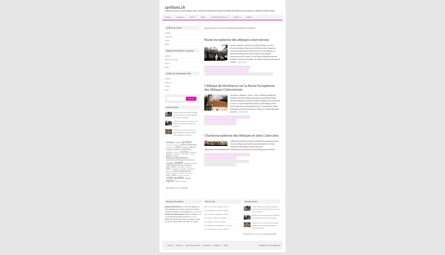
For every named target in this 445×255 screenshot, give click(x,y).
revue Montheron (181, 171)
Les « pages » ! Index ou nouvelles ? (215, 218)
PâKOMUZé (191, 169)
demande (196, 211)
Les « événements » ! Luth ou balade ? (216, 229)
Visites (192, 17)
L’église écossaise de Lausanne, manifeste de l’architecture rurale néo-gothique (185, 123)
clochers (176, 152)
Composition (192, 152)
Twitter (225, 245)
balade (177, 142)
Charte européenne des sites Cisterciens (235, 67)
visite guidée (175, 177)
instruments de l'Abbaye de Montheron (180, 160)
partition (189, 167)
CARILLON (168, 82)
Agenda (249, 17)
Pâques (168, 171)
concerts (169, 154)
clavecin (169, 152)
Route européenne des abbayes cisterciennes (236, 39)
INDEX (167, 44)
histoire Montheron (177, 158)
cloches (184, 152)
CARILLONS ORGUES (171, 59)
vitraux (188, 178)
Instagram (216, 245)
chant (178, 147)
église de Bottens (180, 181)
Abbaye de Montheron (212, 67)
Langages (179, 17)
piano (168, 169)
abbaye (170, 142)
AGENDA (168, 33)
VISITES (167, 40)
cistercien (245, 161)
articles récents (258, 234)
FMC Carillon (185, 154)
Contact (236, 17)
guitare (169, 156)
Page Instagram (185, 165)
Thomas (269, 245)
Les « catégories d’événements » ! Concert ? (218, 225)
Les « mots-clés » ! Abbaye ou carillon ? (217, 214)
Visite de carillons (183, 175)
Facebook (206, 245)
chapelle (185, 147)
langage (169, 163)
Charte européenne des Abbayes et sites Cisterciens (241, 135)
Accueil (167, 17)
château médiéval (173, 149)
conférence (177, 154)
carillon (186, 141)
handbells (175, 156)
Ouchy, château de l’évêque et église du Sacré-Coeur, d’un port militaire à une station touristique (185, 115)
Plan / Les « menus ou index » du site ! (216, 207)
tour (168, 175)
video (174, 175)
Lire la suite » (242, 62)
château (192, 147)
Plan (202, 17)
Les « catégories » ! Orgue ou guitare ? (216, 210)
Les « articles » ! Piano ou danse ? (215, 222)
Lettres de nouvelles (219, 17)
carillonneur (170, 147)
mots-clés (178, 188)
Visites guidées (242, 70)
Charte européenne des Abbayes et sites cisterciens (222, 74)
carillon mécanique (188, 145)
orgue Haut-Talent (190, 163)
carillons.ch (175, 7)
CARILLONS (168, 37)
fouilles (192, 154)
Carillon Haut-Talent (172, 145)
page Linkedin (171, 167)
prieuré (183, 169)
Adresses (179, 245)
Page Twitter (181, 167)
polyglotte (175, 169)
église (170, 180)
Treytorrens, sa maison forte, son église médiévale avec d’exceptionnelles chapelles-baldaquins (185, 132)
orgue (178, 162)
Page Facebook (172, 165)
